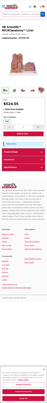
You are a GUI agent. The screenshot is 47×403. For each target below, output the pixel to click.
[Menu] (3, 6)
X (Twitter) (6, 265)
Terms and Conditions (31, 242)
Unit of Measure (9, 117)
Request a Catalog (8, 234)
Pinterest (5, 272)
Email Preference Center (32, 259)
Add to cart (22, 134)
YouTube (5, 268)
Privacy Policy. (23, 380)
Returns (4, 242)
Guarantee (5, 238)
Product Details (11, 152)
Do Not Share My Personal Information (16, 288)
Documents (9, 160)
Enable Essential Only (23, 391)
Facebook (5, 261)
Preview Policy (7, 249)
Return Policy (11, 144)
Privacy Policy (29, 245)
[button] (30, 7)
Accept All (23, 398)
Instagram (5, 276)
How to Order (6, 245)
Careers (4, 280)
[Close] (44, 369)
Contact (27, 238)
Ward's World (29, 262)
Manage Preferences (23, 385)
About (26, 234)
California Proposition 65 (33, 249)
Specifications (10, 167)
